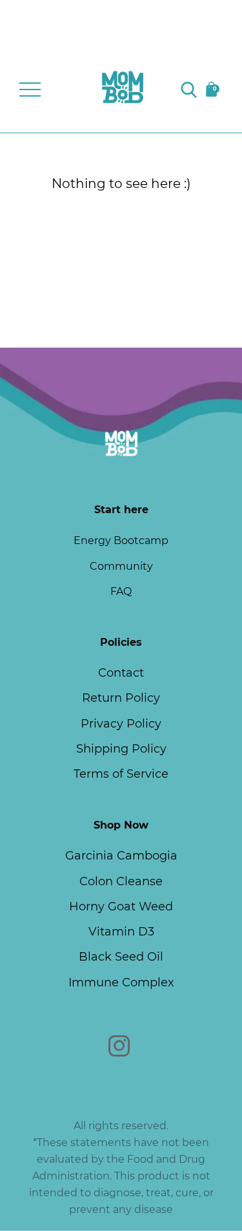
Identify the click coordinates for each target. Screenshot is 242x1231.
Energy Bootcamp (121, 540)
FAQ (121, 591)
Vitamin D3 (121, 932)
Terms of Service (121, 774)
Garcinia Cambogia (121, 856)
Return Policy (121, 698)
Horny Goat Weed (121, 906)
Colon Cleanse (121, 881)
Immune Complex (121, 982)
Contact (121, 673)
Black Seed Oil (121, 957)
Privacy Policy (121, 724)
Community (121, 566)
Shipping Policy (121, 749)
